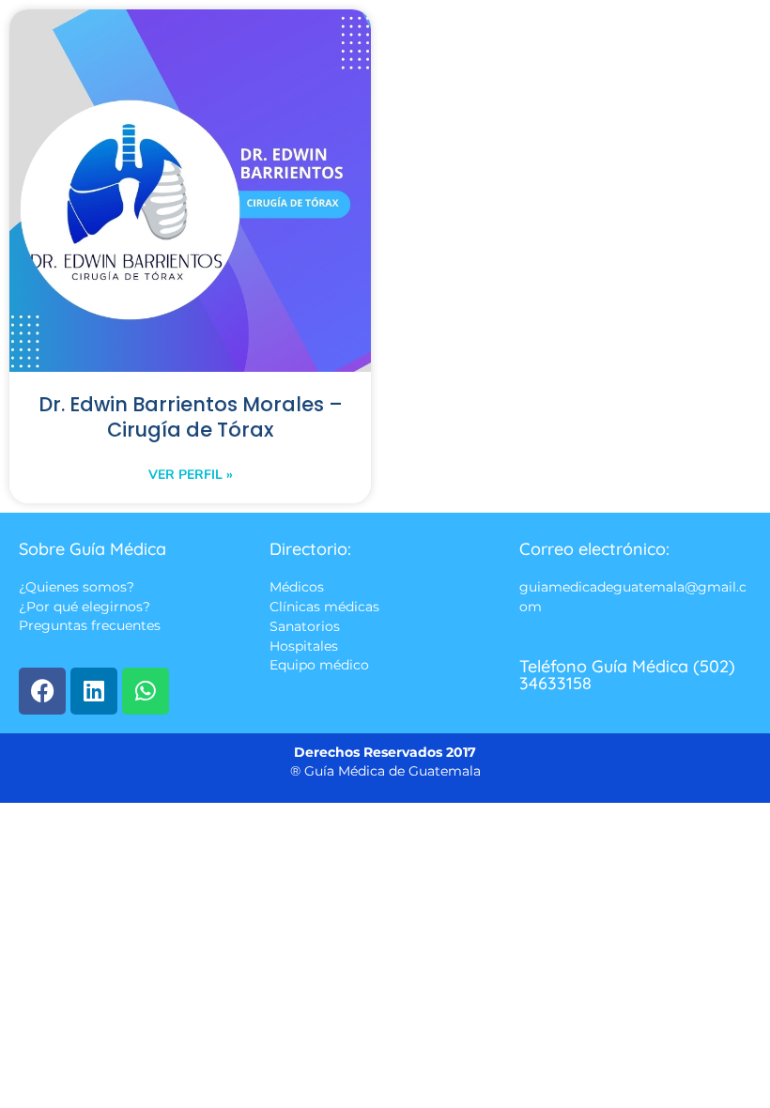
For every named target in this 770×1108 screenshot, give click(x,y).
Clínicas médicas (324, 606)
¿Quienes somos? (76, 586)
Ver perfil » (190, 475)
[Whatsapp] (145, 691)
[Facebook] (42, 691)
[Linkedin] (93, 691)
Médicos (297, 586)
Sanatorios (305, 627)
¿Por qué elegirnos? (84, 606)
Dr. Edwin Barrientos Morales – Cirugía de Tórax (190, 417)
